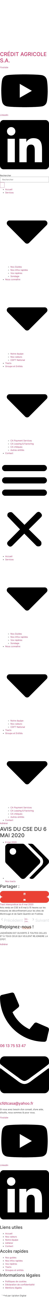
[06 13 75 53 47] (24, 1041)
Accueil (8, 189)
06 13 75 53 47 (13, 1045)
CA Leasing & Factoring (22, 443)
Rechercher (5, 175)
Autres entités (17, 450)
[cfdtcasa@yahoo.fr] (24, 1098)
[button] (24, 505)
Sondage (14, 276)
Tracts (8, 363)
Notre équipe (16, 353)
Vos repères (16, 273)
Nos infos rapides (19, 270)
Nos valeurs (16, 357)
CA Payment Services (21, 440)
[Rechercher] (2, 185)
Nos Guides (16, 266)
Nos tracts (10, 881)
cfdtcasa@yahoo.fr (16, 1103)
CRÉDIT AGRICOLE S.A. (23, 57)
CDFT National (17, 360)
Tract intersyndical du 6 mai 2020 (16, 904)
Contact (9, 453)
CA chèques (16, 447)
